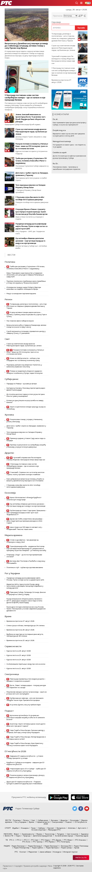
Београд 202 (66, 846)
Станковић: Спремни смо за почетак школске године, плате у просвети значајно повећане (25, 473)
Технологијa (50, 834)
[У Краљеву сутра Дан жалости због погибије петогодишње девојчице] (9, 201)
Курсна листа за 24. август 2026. (18, 660)
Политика (10, 261)
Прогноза (57, 16)
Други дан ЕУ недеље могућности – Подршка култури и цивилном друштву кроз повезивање (24, 783)
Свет (7, 339)
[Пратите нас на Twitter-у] (74, 808)
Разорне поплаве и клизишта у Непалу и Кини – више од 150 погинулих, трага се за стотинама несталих (31, 146)
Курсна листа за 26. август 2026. (18, 651)
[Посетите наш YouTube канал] (86, 808)
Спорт (8, 828)
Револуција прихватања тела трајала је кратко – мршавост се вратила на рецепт (26, 680)
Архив (76, 848)
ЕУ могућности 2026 (15, 751)
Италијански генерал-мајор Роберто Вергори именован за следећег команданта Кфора (23, 288)
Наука (18, 836)
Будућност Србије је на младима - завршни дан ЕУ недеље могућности (25, 763)
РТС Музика (50, 842)
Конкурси (57, 852)
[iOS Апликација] (56, 100)
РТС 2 (19, 840)
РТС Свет (35, 840)
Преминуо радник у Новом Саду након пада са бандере (25, 439)
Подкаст (9, 710)
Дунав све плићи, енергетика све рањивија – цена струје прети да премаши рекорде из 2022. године (24, 521)
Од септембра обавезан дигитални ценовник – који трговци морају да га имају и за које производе (30, 240)
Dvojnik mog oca (59, 130)
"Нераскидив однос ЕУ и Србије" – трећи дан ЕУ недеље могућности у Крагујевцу (26, 770)
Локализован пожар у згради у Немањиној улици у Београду (24, 420)
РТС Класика (80, 840)
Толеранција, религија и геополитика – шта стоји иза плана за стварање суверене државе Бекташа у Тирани (26, 306)
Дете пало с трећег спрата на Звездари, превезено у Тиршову (26, 427)
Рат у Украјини (12, 573)
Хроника (9, 414)
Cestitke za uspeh (59, 152)
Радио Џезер (66, 848)
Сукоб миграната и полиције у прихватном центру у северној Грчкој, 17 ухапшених (26, 332)
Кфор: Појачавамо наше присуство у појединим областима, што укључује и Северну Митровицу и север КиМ (25, 275)
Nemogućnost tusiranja (62, 141)
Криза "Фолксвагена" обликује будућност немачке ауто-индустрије (23, 498)
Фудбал (15, 828)
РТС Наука (45, 840)
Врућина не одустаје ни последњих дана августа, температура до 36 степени (24, 635)
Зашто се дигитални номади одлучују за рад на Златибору (26, 408)
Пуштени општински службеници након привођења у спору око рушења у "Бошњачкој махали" (26, 282)
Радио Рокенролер (21, 848)
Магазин (8, 834)
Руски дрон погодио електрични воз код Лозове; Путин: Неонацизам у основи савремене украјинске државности (26, 609)
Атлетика (71, 828)
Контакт (23, 852)
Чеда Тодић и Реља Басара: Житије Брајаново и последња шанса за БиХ (26, 738)
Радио (7, 846)
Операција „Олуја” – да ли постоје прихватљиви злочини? (24, 556)
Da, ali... (55, 119)
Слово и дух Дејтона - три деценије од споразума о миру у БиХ (22, 541)
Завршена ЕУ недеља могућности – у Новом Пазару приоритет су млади (24, 757)
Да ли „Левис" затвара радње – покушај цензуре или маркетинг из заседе (26, 686)
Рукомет (50, 828)
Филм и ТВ (9, 836)
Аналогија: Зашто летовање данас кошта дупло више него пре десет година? (25, 725)
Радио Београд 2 (35, 846)
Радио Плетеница (81, 846)
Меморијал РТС (54, 830)
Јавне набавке (45, 852)
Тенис (33, 828)
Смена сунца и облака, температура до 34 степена (25, 626)
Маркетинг (32, 852)
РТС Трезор (38, 842)
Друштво (9, 452)
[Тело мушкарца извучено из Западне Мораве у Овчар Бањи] (9, 188)
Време (8, 616)
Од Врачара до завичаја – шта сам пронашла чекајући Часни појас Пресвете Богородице (24, 699)
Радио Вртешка (52, 848)
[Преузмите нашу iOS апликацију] (80, 797)
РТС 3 (26, 840)
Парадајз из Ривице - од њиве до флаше (21, 384)
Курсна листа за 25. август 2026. (18, 655)
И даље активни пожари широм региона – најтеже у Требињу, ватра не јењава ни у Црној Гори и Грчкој (26, 314)
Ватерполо (61, 828)
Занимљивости (28, 834)
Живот (16, 834)
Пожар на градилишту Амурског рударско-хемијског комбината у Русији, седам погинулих (24, 372)
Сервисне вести (13, 646)
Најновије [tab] (56, 22)
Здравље (84, 834)
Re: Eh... (56, 163)
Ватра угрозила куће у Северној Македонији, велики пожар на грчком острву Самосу (26, 326)
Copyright (18, 866)
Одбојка (41, 828)
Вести (8, 820)
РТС (16, 852)
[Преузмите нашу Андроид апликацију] (58, 797)
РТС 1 (11, 840)
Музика (39, 834)
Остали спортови (38, 830)
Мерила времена (13, 535)
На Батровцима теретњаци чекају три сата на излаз (25, 664)
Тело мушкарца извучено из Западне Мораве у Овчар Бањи (24, 433)
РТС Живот (68, 840)
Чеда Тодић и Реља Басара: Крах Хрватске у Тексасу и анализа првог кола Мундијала (24, 744)
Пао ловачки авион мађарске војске (20, 321)
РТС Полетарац (63, 842)
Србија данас (12, 379)
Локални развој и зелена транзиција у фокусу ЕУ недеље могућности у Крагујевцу (25, 776)
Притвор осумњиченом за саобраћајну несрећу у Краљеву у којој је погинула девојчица (26, 446)
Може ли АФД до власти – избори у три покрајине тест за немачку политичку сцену (23, 359)
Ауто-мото (82, 828)
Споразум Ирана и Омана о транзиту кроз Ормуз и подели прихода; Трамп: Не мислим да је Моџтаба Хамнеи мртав (31, 211)
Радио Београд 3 (51, 846)
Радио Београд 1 (19, 846)
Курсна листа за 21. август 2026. (18, 668)
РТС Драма (56, 840)
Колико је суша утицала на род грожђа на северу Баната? (24, 401)
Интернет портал (70, 852)
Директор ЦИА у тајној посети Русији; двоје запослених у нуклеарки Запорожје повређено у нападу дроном (24, 586)
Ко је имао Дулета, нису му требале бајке (25, 705)
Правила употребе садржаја (34, 866)
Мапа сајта (80, 858)
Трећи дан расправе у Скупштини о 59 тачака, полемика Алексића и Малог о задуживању (31, 160)
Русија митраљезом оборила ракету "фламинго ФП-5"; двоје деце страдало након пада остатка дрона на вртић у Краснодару (24, 601)
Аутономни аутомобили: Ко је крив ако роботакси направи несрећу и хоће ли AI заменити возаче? (25, 717)
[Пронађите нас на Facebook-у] (80, 808)
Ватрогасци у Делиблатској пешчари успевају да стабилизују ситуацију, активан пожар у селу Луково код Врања (26, 45)
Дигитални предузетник (42, 836)
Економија (10, 492)
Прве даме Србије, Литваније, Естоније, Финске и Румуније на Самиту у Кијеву (26, 593)
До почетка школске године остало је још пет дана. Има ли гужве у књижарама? (25, 395)
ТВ (7, 840)
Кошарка (25, 828)
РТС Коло (26, 842)
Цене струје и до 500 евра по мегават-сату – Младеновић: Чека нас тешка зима (24, 528)
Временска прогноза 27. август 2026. (20, 621)
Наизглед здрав (81, 836)
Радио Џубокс (37, 848)
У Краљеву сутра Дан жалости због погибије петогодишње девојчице (23, 486)
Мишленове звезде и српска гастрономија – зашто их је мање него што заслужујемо (26, 693)
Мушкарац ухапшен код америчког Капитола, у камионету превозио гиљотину (24, 366)
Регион (8, 299)
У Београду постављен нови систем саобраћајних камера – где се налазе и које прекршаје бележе (25, 97)
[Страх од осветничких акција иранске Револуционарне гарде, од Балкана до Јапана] (9, 133)
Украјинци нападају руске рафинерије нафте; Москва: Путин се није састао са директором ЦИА (31, 226)
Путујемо (60, 834)
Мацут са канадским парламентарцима (21, 294)
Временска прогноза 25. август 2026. (20, 640)
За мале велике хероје (64, 836)
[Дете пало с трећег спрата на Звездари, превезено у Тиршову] (9, 176)
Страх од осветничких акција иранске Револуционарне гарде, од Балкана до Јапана (31, 131)
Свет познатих (72, 834)
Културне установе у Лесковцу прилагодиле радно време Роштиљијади (25, 389)
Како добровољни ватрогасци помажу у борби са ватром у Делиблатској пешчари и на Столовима (25, 480)
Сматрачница (12, 674)
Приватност (8, 866)
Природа (27, 836)
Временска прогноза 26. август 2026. (20, 630)
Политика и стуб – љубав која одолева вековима (24, 567)
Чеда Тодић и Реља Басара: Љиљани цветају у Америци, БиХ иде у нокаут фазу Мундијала (25, 731)
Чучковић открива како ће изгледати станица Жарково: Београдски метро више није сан (25, 459)
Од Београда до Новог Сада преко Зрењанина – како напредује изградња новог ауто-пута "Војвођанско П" (26, 512)
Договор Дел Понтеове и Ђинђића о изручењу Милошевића (25, 562)
